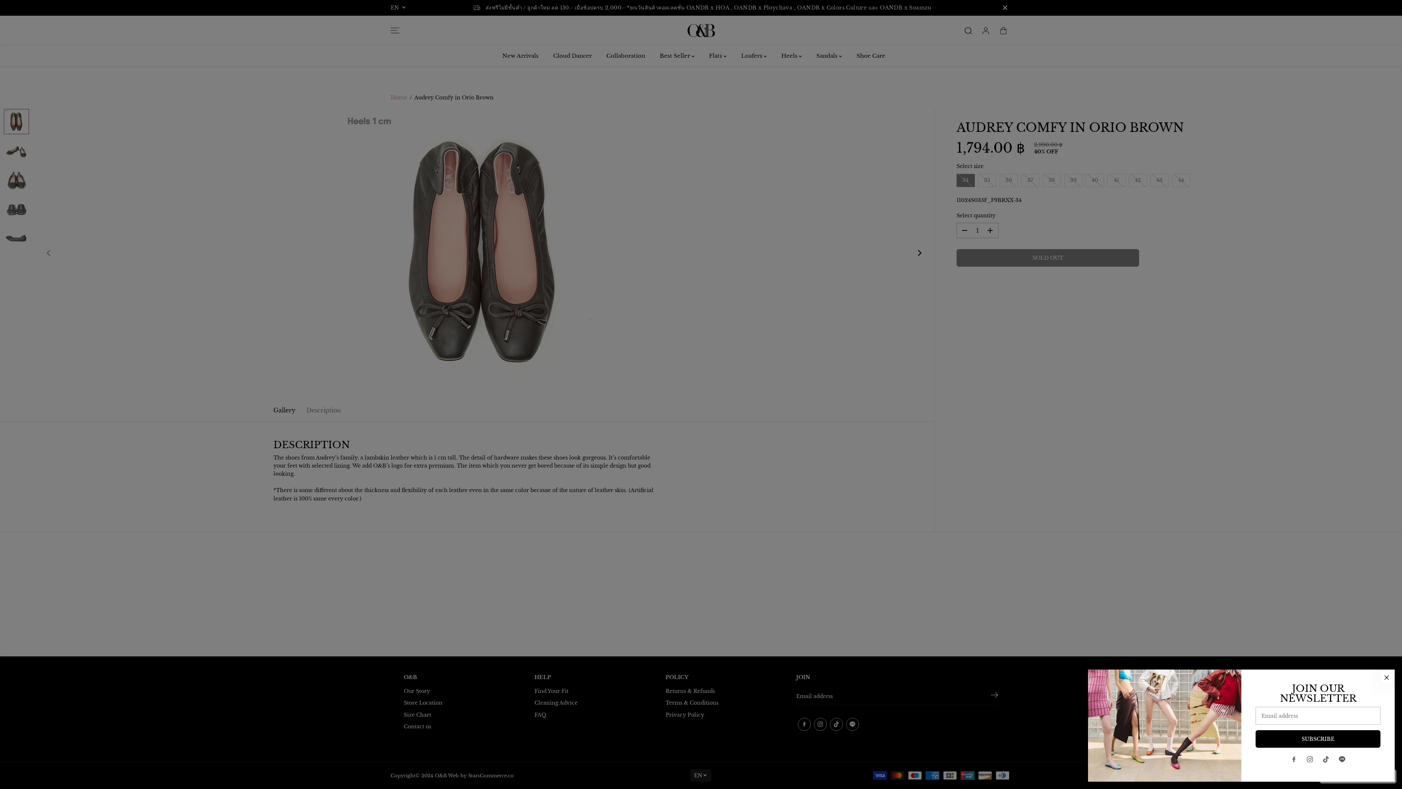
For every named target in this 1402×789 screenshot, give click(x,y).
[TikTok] (1326, 759)
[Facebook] (1294, 759)
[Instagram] (1310, 759)
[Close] (1387, 678)
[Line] (1342, 759)
